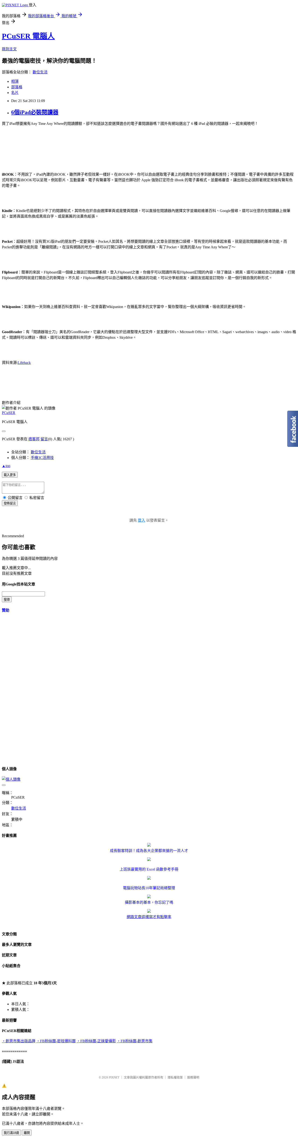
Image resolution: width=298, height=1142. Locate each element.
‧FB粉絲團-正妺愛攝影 (96, 1041)
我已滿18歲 (11, 1133)
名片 (15, 93)
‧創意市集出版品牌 (18, 1041)
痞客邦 (34, 439)
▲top (6, 466)
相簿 (15, 81)
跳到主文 (9, 49)
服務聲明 (193, 1077)
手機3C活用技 (42, 458)
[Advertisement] (86, 148)
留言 (44, 439)
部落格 (16, 87)
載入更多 (10, 475)
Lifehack (24, 363)
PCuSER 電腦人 (28, 36)
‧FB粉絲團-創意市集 (134, 1041)
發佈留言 (10, 503)
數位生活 (40, 72)
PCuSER (8, 413)
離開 (27, 1133)
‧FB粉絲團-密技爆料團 (56, 1041)
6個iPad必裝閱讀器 (34, 112)
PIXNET (114, 1077)
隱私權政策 (175, 1077)
